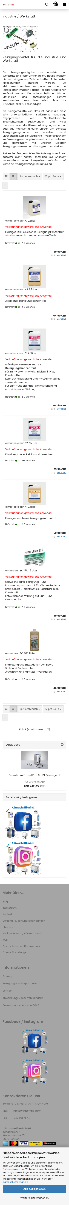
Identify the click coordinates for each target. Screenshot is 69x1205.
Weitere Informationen (34, 1198)
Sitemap (8, 976)
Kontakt (7, 914)
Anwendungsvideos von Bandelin (23, 998)
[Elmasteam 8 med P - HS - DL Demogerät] (34, 760)
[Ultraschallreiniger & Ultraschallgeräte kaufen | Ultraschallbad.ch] (7, 4)
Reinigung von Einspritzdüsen (20, 983)
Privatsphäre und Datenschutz (21, 946)
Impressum (10, 908)
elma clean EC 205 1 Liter (20, 653)
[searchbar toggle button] (46, 4)
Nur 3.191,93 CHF (34, 784)
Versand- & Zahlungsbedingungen (24, 921)
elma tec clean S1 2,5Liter (20, 353)
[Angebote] (62, 745)
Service (7, 990)
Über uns (8, 927)
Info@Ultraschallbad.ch (27, 1110)
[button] (6, 176)
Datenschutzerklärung (15, 1182)
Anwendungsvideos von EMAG (21, 1005)
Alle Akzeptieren (34, 1189)
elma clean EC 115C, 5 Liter (21, 570)
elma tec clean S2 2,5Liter (21, 443)
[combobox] (29, 176)
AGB (5, 940)
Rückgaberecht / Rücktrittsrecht (23, 933)
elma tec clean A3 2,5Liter (21, 289)
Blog (5, 901)
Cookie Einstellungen (15, 952)
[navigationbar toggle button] (64, 4)
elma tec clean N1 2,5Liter (20, 507)
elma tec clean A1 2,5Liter (20, 220)
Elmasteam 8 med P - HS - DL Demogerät (34, 775)
